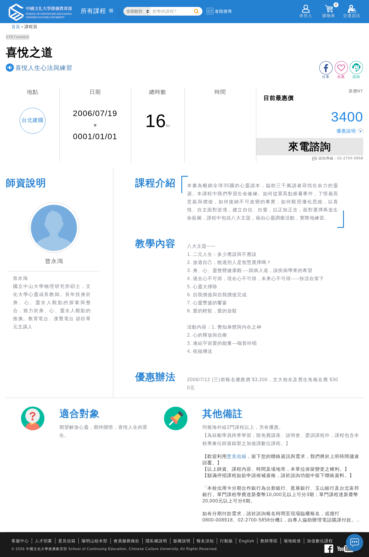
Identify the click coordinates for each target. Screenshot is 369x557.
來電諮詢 (309, 146)
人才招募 (43, 541)
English (246, 541)
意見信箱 (236, 456)
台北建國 (33, 120)
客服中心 (20, 541)
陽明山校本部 (95, 541)
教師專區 (269, 541)
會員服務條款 (127, 541)
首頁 (16, 26)
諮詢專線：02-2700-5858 (341, 158)
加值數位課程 (320, 541)
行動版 (226, 541)
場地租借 (292, 541)
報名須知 (205, 541)
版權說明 (182, 541)
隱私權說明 (156, 541)
